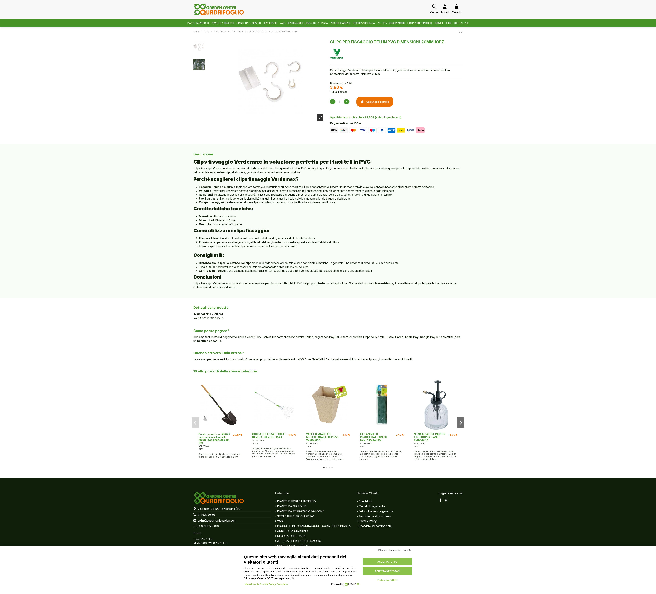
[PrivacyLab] (351, 584)
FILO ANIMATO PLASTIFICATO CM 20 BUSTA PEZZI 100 (373, 437)
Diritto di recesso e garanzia (376, 511)
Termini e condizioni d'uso (375, 516)
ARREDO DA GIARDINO (292, 531)
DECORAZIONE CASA (291, 536)
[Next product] (462, 32)
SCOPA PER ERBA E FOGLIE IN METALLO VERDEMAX (268, 435)
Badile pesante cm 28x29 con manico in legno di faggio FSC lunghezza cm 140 (214, 438)
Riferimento (337, 83)
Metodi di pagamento (372, 506)
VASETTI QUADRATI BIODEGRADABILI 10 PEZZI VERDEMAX (322, 437)
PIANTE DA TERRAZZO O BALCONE (300, 511)
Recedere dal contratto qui (375, 526)
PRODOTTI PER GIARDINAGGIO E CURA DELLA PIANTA (314, 526)
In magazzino (202, 314)
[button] (324, 467)
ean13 (197, 318)
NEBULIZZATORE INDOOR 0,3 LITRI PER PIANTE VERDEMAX (429, 437)
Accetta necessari (387, 571)
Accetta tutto (387, 561)
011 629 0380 (206, 514)
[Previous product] (460, 32)
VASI (280, 521)
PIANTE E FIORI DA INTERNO (296, 501)
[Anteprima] (220, 429)
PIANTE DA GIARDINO (292, 506)
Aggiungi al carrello (377, 101)
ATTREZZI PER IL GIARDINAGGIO (299, 541)
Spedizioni (365, 501)
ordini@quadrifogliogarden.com (217, 520)
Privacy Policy (368, 521)
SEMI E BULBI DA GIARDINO (295, 516)
